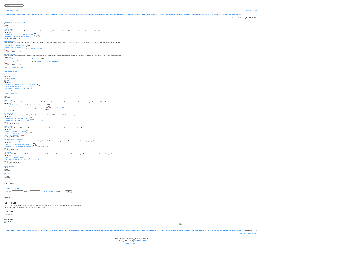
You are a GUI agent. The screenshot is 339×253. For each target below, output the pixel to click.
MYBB (14, 131)
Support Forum (25, 36)
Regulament (9, 34)
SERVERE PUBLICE (10, 72)
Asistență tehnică (24, 59)
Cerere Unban (19, 84)
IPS (6, 133)
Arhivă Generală (9, 166)
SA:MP (28, 118)
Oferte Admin (23, 61)
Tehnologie (7, 152)
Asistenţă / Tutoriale (26, 105)
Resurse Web (8, 126)
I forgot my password (47, 191)
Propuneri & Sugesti (27, 34)
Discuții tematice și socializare (13, 139)
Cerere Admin (9, 86)
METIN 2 (21, 120)
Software (22, 157)
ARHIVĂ (6, 173)
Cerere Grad (9, 47)
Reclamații (18, 47)
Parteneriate (35, 59)
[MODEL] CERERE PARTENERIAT (47, 61)
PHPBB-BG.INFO (140, 241)
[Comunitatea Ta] (179, 225)
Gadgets (15, 157)
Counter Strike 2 (10, 120)
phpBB (124, 238)
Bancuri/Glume (19, 144)
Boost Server (33, 84)
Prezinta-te (8, 45)
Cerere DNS (9, 59)
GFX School (38, 109)
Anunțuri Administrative (12, 36)
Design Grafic (8, 100)
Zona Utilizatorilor (9, 41)
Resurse (7, 109)
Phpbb (7, 131)
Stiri (6, 144)
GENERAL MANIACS (10, 93)
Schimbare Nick (19, 45)
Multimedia (29, 146)
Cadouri (22, 109)
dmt (43, 37)
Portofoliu (23, 107)
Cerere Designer (39, 105)
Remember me (59, 191)
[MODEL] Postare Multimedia (48, 146)
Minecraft (21, 118)
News (27, 120)
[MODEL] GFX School (58, 107)
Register (15, 188)
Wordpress (15, 133)
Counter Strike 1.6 (11, 118)
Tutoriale (23, 131)
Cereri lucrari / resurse (12, 107)
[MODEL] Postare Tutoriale (34, 133)
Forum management (11, 61)
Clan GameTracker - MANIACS (13, 67)
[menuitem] (16, 10)
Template (15, 135)
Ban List (17, 86)
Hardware (15, 159)
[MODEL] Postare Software (33, 159)
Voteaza (31, 86)
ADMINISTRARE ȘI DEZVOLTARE (14, 22)
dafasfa (16, 214)
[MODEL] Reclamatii (37, 48)
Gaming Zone (8, 113)
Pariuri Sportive (19, 146)
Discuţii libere (9, 146)
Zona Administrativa (10, 29)
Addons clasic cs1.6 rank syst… (46, 120)
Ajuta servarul (48, 87)
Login (7, 188)
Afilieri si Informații (9, 54)
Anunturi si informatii (11, 105)
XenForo (8, 135)
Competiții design (39, 107)
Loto (27, 144)
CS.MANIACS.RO (9, 79)
